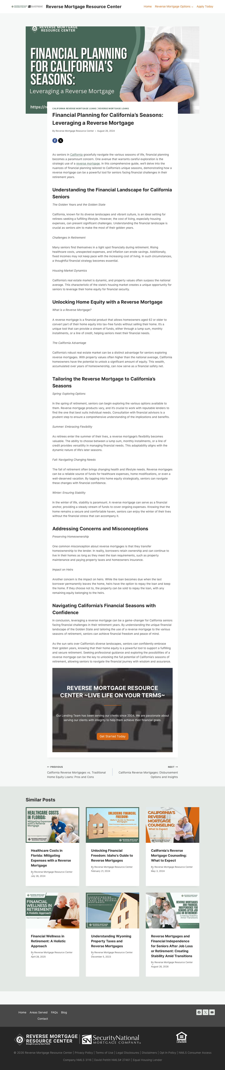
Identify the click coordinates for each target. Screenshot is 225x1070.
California (76, 154)
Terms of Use (104, 1052)
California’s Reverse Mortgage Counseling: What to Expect (169, 855)
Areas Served (39, 1012)
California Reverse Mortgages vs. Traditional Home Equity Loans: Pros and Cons (76, 772)
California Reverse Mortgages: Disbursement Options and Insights (148, 772)
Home (148, 6)
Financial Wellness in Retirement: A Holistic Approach (48, 941)
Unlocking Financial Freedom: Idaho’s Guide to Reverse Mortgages (112, 855)
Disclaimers (149, 1052)
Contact (43, 1018)
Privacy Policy (84, 1052)
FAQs (54, 1012)
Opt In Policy (168, 1052)
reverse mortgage (88, 163)
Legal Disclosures (127, 1052)
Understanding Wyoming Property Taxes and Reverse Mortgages (111, 941)
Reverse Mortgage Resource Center (75, 131)
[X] (60, 140)
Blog (64, 1012)
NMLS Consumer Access (195, 1052)
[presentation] (52, 825)
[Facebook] (54, 140)
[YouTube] (212, 1012)
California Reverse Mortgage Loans (74, 108)
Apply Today (205, 6)
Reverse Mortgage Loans (113, 108)
